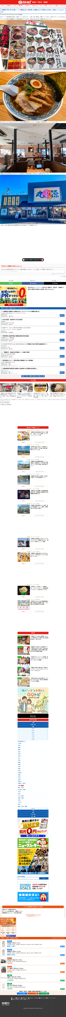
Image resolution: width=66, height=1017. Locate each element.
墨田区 (19, 749)
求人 (15, 5)
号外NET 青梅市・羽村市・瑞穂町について (21, 999)
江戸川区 (19, 743)
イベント (51, 5)
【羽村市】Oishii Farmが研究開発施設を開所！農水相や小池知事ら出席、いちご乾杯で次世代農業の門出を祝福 (39, 603)
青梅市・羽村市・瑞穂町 (40, 2)
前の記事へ (11, 280)
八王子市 (19, 802)
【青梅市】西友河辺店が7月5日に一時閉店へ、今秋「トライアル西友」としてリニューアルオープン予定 (39, 434)
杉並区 (19, 768)
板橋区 (19, 762)
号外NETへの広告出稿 (34, 998)
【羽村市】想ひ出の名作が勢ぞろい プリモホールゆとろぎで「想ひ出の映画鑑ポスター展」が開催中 (39, 680)
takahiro (9, 404)
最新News (9, 5)
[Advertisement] (33, 417)
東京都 (21, 14)
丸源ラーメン (3, 16)
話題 (46, 5)
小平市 (19, 791)
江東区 (19, 745)
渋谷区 (19, 770)
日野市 (19, 800)
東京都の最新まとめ (22, 741)
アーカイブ (62, 5)
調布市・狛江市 (21, 787)
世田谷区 (19, 772)
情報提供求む (25, 998)
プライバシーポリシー (52, 998)
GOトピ (3, 5)
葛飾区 (19, 747)
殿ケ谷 (8, 402)
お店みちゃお (35, 5)
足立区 (19, 751)
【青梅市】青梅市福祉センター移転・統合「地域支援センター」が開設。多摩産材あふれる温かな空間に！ (39, 507)
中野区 (19, 766)
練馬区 (19, 764)
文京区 (19, 760)
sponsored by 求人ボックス (23, 308)
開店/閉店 (21, 5)
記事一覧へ (33, 280)
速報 (56, 5)
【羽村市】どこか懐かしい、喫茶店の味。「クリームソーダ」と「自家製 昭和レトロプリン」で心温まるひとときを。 (39, 588)
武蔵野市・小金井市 (22, 783)
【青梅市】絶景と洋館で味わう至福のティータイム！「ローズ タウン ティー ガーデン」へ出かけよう (39, 669)
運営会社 (18, 998)
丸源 (5, 402)
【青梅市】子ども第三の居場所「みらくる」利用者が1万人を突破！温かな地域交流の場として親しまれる (39, 638)
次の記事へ (54, 280)
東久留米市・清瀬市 (22, 789)
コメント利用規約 (63, 276)
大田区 (19, 779)
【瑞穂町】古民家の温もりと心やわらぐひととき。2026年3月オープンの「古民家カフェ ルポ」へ (39, 555)
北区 (19, 758)
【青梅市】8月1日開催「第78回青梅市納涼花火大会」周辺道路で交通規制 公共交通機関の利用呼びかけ (39, 492)
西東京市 (19, 781)
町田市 (19, 804)
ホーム (13, 998)
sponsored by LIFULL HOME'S (58, 938)
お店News (27, 5)
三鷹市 (21, 785)
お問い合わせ (43, 998)
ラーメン (1, 402)
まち (41, 5)
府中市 (19, 793)
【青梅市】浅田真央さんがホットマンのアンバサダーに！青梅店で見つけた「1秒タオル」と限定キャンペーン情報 (39, 540)
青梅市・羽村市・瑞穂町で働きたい (9, 308)
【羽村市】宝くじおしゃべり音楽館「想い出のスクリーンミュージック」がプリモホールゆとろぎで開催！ (39, 658)
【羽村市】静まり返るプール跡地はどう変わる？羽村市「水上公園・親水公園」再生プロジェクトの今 (39, 448)
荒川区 (19, 753)
